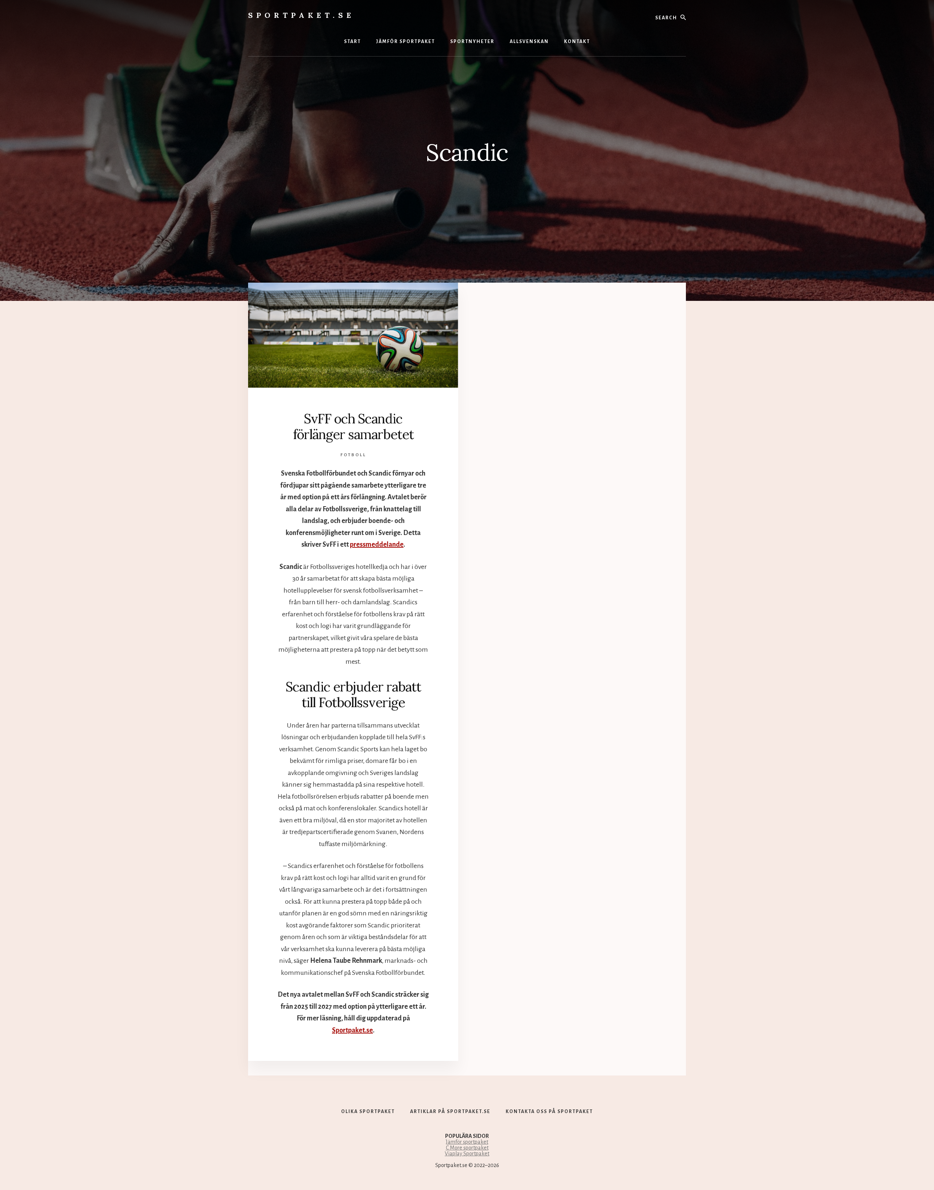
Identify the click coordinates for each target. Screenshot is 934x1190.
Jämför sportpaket (467, 1142)
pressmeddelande (377, 544)
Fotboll (353, 455)
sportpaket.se (301, 15)
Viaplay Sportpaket (467, 1153)
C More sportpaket (467, 1148)
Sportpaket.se (352, 1030)
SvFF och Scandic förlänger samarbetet (353, 426)
